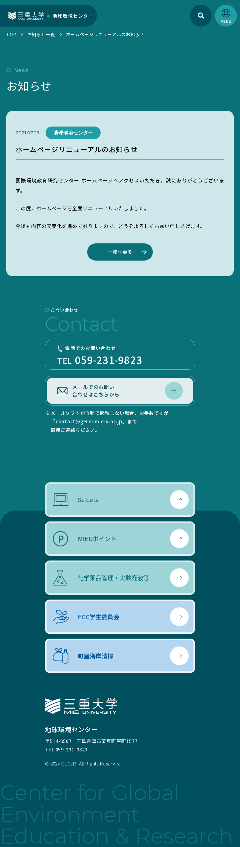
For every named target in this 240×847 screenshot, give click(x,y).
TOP (11, 34)
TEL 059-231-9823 (66, 749)
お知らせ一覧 (41, 34)
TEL (99, 356)
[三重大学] (26, 15)
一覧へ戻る (120, 251)
